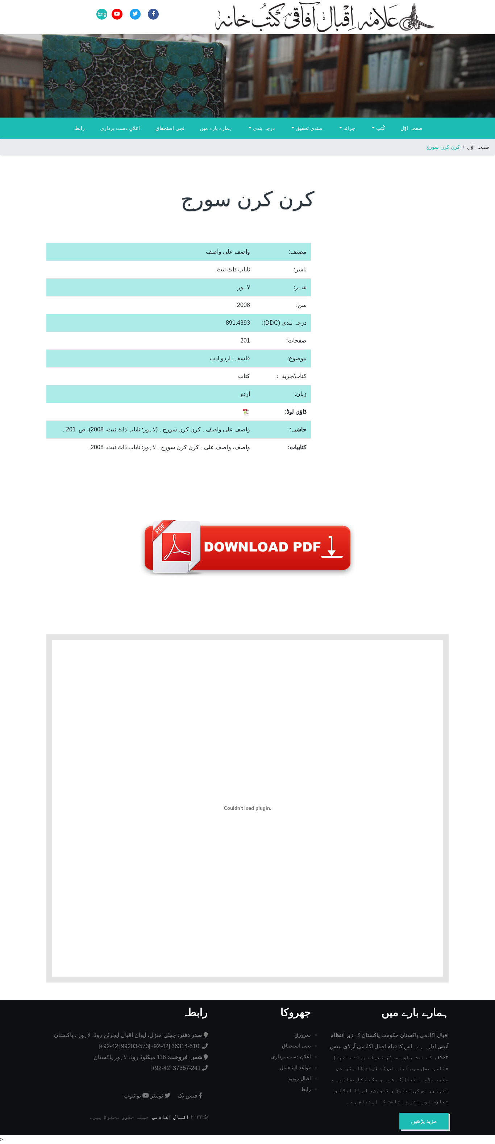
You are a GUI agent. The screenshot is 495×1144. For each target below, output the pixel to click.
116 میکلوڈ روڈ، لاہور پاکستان (147, 1057)
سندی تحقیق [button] (308, 128)
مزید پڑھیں (424, 1121)
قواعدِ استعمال (295, 1067)
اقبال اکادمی (170, 1117)
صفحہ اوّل (411, 128)
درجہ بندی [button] (263, 128)
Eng (102, 14)
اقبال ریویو (299, 1078)
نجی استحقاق (169, 128)
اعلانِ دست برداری (120, 128)
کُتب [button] (380, 128)
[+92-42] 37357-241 (175, 1068)
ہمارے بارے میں (216, 128)
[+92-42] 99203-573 (124, 1046)
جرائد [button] (348, 128)
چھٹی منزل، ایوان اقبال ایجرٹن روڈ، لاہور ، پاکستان (128, 1035)
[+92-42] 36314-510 (175, 1046)
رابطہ (78, 128)
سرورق (303, 1035)
